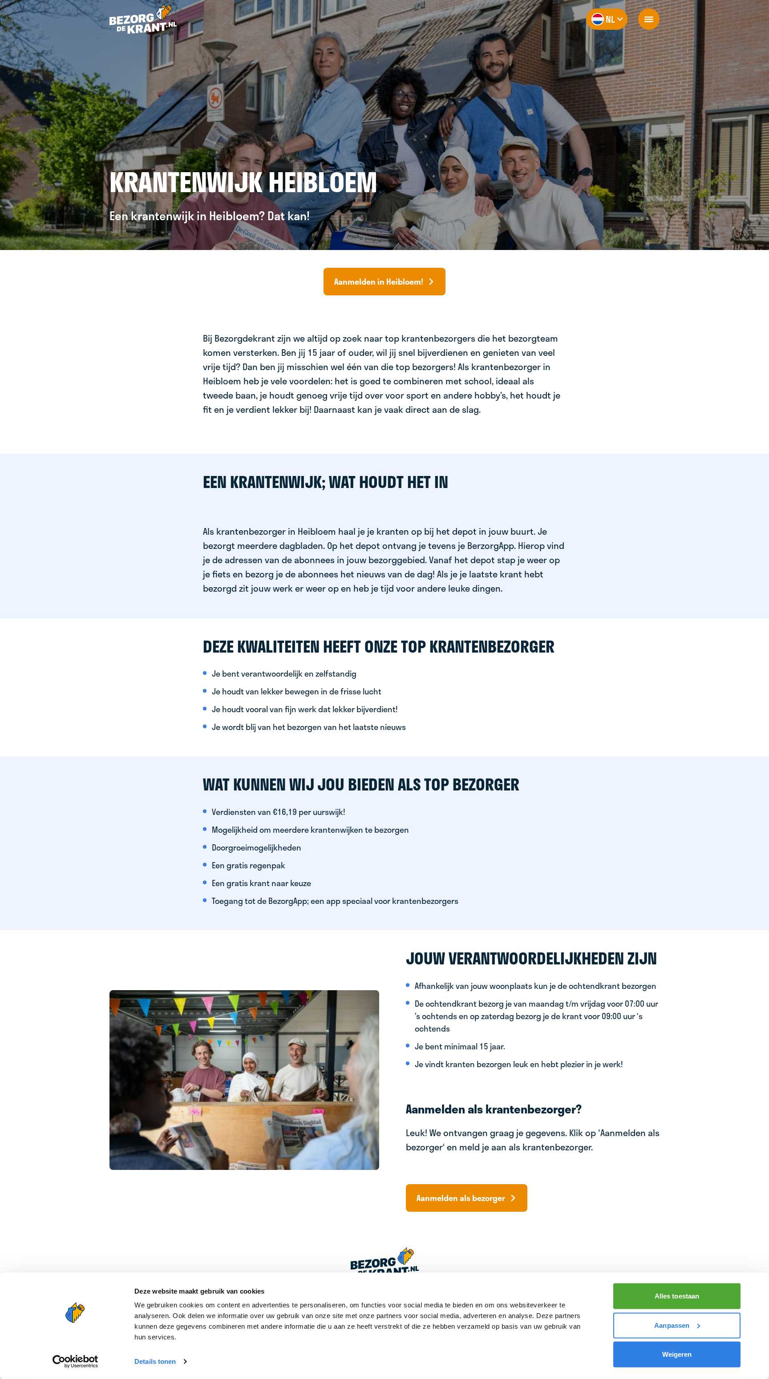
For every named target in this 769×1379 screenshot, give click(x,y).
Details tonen (155, 1361)
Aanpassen (671, 1325)
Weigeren (677, 1354)
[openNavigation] (649, 19)
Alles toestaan (677, 1296)
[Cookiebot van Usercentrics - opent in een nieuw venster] (75, 1361)
